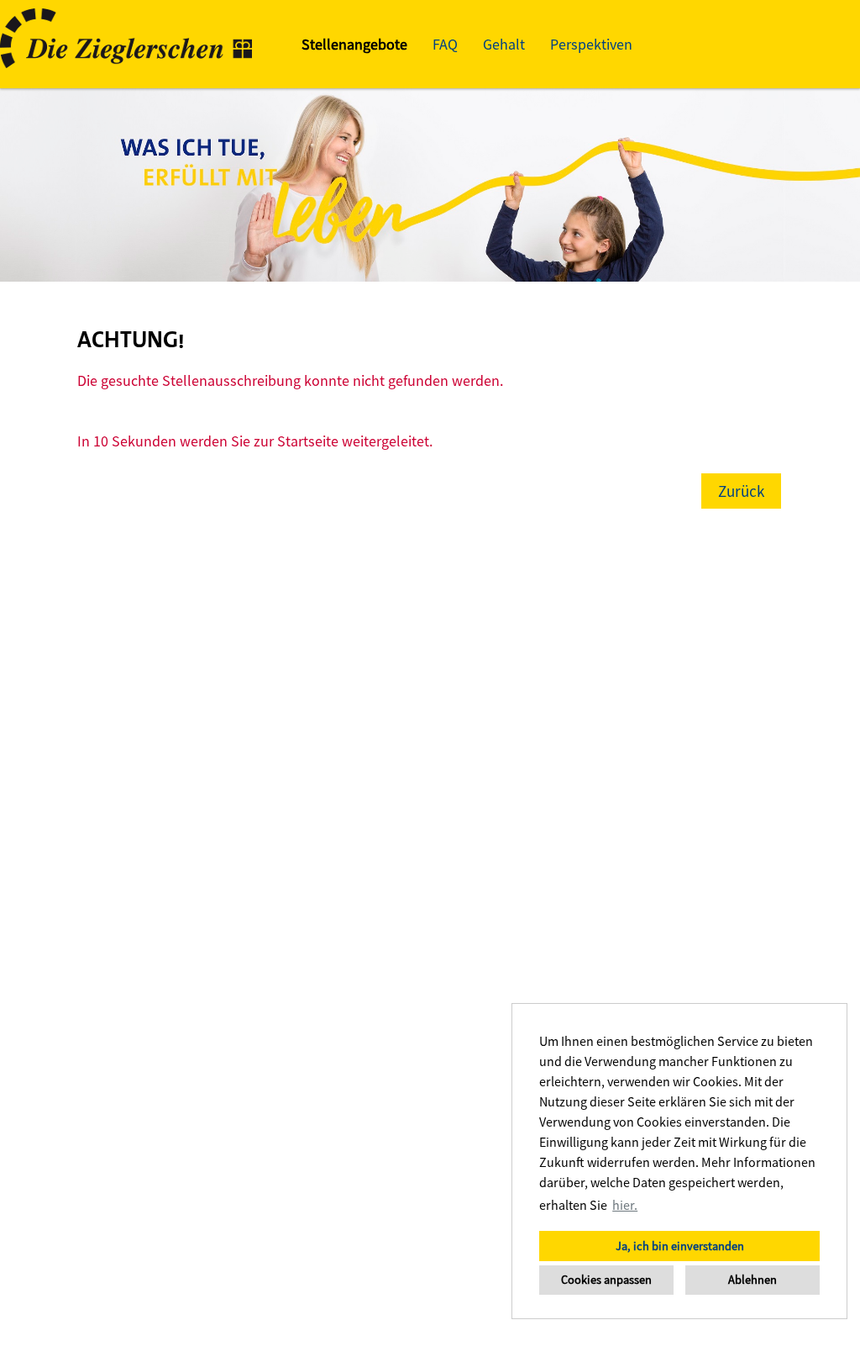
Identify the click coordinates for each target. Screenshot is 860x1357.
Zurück (741, 491)
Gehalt (504, 44)
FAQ (445, 44)
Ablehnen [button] (752, 1279)
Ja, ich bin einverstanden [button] (680, 1246)
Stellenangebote (354, 44)
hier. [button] (624, 1204)
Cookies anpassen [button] (606, 1279)
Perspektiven (591, 44)
